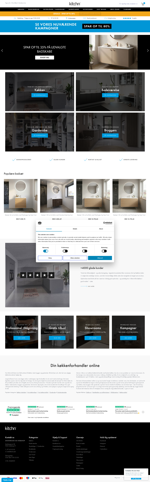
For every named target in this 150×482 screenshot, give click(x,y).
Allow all (100, 258)
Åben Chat (137, 478)
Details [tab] (75, 229)
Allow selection (75, 258)
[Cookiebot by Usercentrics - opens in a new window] (104, 223)
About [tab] (101, 229)
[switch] (65, 251)
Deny (50, 258)
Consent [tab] (49, 229)
